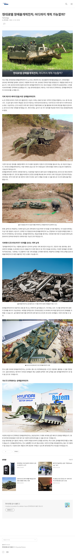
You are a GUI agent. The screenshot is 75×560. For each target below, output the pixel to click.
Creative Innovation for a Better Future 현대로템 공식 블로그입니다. (24, 506)
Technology (5, 18)
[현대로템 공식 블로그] (5, 4)
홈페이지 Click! (6, 545)
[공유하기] (7, 451)
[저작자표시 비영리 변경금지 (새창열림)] (22, 451)
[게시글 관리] (10, 451)
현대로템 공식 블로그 (12, 504)
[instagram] (3, 552)
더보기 (71, 460)
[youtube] (7, 552)
